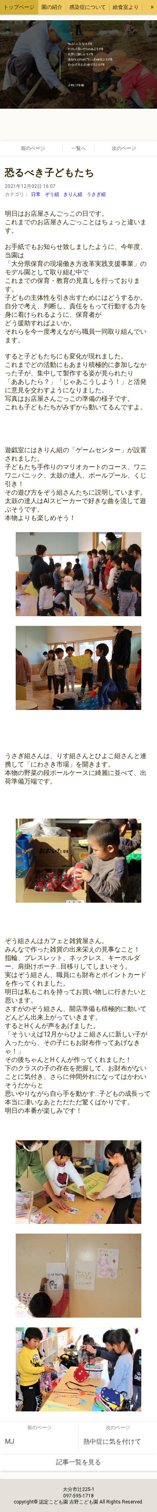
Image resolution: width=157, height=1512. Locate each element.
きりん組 (73, 194)
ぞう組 (52, 194)
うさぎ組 (96, 194)
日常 (36, 194)
